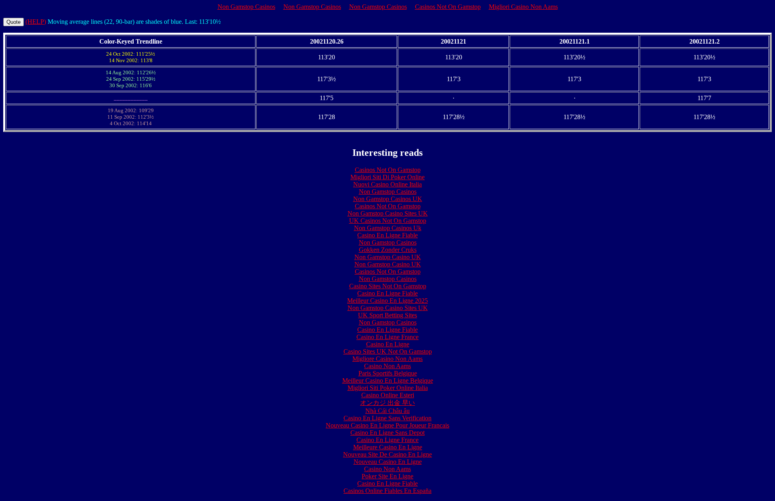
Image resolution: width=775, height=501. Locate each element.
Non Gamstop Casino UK (387, 257)
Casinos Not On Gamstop (448, 6)
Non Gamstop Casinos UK (387, 198)
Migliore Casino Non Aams (387, 358)
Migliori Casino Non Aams (523, 6)
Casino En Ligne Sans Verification (387, 418)
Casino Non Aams (387, 366)
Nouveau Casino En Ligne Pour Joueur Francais (387, 425)
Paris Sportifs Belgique (387, 373)
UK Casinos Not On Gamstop (387, 220)
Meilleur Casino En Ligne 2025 (387, 300)
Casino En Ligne (387, 344)
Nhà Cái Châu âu (387, 410)
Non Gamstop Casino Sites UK (388, 213)
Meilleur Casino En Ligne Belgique (387, 380)
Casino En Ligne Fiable (387, 235)
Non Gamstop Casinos (246, 6)
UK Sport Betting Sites (387, 315)
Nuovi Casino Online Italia (387, 184)
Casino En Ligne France (387, 336)
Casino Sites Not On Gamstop (387, 286)
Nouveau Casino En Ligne (388, 461)
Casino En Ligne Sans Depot (387, 432)
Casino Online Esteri (387, 395)
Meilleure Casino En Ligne (387, 447)
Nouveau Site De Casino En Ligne (387, 454)
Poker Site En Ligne (387, 476)
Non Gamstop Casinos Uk (387, 227)
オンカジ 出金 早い (387, 402)
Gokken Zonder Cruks (388, 249)
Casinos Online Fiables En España (387, 490)
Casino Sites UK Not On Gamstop (388, 351)
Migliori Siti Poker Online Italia (388, 387)
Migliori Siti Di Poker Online (387, 177)
